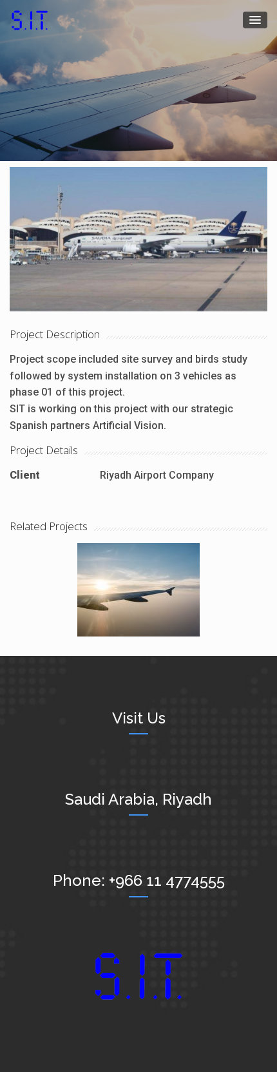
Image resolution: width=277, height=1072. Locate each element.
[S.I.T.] (30, 20)
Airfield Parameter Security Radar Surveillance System (138, 574)
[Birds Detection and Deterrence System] (138, 238)
